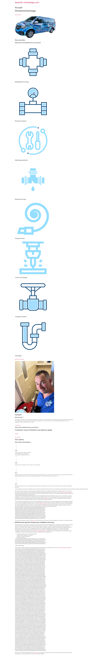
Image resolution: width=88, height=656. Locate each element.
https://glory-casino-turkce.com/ (66, 492)
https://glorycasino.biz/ (42, 503)
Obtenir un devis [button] (18, 14)
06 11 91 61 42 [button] (17, 437)
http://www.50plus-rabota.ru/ (40, 530)
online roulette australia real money (64, 547)
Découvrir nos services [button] (19, 359)
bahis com (33, 520)
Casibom (45, 498)
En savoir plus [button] (17, 425)
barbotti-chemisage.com (27, 2)
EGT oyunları (36, 652)
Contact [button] (16, 433)
